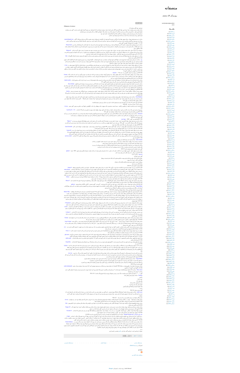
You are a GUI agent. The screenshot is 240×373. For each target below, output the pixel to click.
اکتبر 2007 (171, 286)
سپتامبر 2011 (171, 196)
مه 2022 (172, 85)
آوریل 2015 (171, 123)
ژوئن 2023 (171, 60)
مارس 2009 (171, 253)
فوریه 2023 (171, 68)
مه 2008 (172, 273)
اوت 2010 (172, 221)
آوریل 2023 (171, 64)
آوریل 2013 (171, 160)
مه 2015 (172, 121)
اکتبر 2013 (171, 148)
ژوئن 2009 (171, 248)
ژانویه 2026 (171, 39)
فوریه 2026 (171, 37)
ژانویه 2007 (171, 301)
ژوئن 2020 (171, 104)
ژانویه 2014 (171, 144)
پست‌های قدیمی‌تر (68, 343)
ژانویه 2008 (171, 280)
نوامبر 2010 (171, 215)
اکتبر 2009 (171, 240)
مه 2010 (172, 227)
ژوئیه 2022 (171, 81)
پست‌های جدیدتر (138, 343)
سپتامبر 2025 (171, 41)
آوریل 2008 (171, 275)
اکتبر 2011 (171, 194)
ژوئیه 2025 (171, 43)
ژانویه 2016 (171, 119)
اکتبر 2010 (171, 217)
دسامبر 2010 (171, 213)
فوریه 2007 (171, 299)
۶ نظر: (134, 335)
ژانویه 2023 (171, 70)
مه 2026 (172, 31)
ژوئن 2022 (171, 83)
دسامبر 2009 (171, 236)
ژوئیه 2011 (171, 200)
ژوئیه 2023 (171, 58)
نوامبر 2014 (171, 127)
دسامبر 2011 (171, 190)
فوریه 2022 (171, 89)
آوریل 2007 (171, 296)
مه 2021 (172, 95)
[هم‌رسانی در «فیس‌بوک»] (125, 336)
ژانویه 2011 (171, 211)
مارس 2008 (171, 276)
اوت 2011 (172, 198)
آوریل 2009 (171, 252)
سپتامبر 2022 (171, 77)
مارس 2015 (171, 125)
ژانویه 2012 (171, 188)
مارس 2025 (171, 47)
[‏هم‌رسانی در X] (127, 336)
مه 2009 (172, 250)
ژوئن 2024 (171, 52)
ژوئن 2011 (171, 202)
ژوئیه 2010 (171, 223)
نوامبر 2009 (171, 238)
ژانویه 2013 (171, 165)
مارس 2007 (171, 298)
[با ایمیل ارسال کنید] (131, 336)
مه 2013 (172, 158)
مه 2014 (172, 139)
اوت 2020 (172, 102)
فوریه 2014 (171, 142)
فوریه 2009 (171, 255)
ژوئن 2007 (171, 292)
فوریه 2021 (171, 100)
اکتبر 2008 (171, 263)
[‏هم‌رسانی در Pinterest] (123, 336)
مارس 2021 (171, 98)
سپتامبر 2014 (171, 131)
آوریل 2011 (171, 206)
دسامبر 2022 (171, 72)
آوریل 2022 (171, 87)
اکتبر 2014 (171, 129)
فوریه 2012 (171, 186)
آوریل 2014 (171, 141)
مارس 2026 (171, 35)
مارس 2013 (171, 162)
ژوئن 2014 (171, 137)
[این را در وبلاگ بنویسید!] (129, 336)
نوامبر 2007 (171, 284)
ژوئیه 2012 (171, 177)
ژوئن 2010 (171, 225)
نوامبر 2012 (171, 169)
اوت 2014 (172, 133)
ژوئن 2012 (171, 179)
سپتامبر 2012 (171, 173)
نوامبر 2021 (171, 93)
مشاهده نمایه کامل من (137, 355)
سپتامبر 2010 (171, 219)
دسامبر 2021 (171, 91)
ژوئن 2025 (171, 45)
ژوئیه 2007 (171, 290)
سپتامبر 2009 (171, 242)
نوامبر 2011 (171, 192)
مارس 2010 (171, 230)
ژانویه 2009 (171, 257)
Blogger (111, 368)
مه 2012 (172, 181)
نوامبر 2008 (171, 261)
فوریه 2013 (171, 164)
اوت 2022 (172, 79)
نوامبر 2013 (171, 146)
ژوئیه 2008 (171, 269)
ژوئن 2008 (171, 271)
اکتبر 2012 (171, 171)
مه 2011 (172, 204)
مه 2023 (172, 62)
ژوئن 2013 (171, 156)
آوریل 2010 (171, 229)
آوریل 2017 (171, 110)
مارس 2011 (171, 208)
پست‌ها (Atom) (133, 345)
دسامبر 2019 (171, 106)
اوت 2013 (172, 152)
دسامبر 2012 (171, 167)
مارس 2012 (171, 185)
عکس (120, 331)
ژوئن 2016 (171, 118)
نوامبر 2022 (171, 73)
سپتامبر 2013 (171, 150)
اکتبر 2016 (171, 112)
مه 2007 (172, 294)
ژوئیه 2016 (171, 116)
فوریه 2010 (171, 232)
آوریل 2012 (171, 183)
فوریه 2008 (171, 278)
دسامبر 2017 (171, 108)
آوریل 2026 (171, 33)
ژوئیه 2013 (171, 154)
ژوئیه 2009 (171, 246)
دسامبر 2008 (171, 259)
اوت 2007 (172, 288)
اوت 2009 (172, 244)
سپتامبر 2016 (171, 114)
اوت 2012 (172, 175)
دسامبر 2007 (171, 282)
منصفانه (171, 8)
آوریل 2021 (171, 96)
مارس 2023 (171, 66)
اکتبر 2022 (171, 75)
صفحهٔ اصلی (103, 343)
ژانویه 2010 (171, 234)
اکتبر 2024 (171, 49)
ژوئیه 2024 (171, 51)
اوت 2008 (172, 267)
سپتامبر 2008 (171, 265)
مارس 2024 (171, 54)
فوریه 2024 (171, 56)
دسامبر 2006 (171, 303)
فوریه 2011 (171, 209)
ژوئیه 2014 (171, 135)
